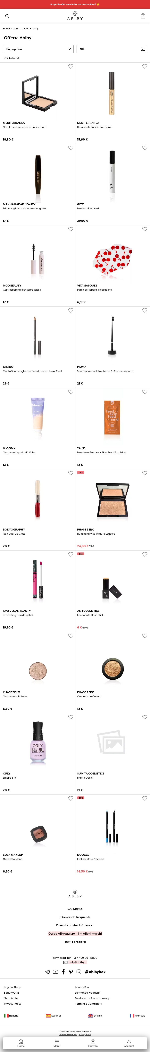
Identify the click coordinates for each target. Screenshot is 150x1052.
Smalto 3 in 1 (10, 777)
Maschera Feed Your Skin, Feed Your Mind (101, 452)
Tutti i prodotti (75, 942)
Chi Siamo (75, 909)
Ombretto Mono (12, 859)
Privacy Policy (12, 1003)
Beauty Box (82, 987)
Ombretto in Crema (88, 696)
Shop (16, 28)
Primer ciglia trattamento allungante (24, 208)
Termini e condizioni (68, 1034)
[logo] (75, 16)
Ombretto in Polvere (15, 696)
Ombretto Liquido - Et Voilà (19, 452)
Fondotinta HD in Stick (90, 615)
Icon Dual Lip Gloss (14, 533)
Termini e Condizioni (88, 1003)
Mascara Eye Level (88, 208)
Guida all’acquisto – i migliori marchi (75, 934)
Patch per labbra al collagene (94, 289)
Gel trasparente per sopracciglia (22, 289)
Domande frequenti (75, 917)
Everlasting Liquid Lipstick (18, 615)
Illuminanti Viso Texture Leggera (96, 533)
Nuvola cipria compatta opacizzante (24, 127)
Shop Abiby (11, 998)
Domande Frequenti (87, 992)
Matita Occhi (85, 777)
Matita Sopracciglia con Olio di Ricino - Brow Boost (32, 371)
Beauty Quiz (11, 992)
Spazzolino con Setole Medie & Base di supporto (105, 371)
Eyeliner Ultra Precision (90, 859)
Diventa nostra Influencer (75, 925)
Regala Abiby (12, 987)
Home (6, 28)
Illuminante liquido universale (94, 127)
